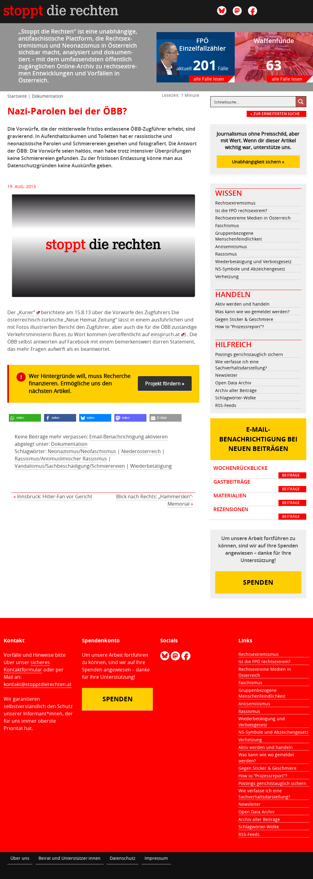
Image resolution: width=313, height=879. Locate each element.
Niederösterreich (141, 451)
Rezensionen (256, 512)
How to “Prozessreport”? (239, 326)
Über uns (19, 858)
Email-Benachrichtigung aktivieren (128, 436)
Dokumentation (47, 96)
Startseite (17, 96)
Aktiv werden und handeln (242, 304)
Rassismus (226, 254)
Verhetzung (227, 276)
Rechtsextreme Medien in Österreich (253, 218)
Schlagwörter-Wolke (235, 398)
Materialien (256, 498)
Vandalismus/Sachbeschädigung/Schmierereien (70, 466)
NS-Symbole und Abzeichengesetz (250, 269)
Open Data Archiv (233, 383)
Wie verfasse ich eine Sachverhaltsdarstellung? (241, 365)
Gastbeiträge (256, 485)
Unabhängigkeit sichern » (258, 162)
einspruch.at (165, 334)
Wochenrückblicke (256, 471)
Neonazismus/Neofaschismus (82, 451)
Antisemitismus (231, 246)
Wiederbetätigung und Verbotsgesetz (253, 261)
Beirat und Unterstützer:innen (70, 858)
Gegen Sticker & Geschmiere (244, 319)
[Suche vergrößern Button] (301, 101)
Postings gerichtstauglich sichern (249, 354)
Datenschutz (122, 858)
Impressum (156, 858)
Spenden (258, 582)
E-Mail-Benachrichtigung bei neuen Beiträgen (258, 439)
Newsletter (226, 375)
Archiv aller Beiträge (236, 390)
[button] (25, 418)
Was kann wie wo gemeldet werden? (252, 311)
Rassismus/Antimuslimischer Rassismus (61, 458)
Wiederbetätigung (151, 466)
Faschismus (227, 225)
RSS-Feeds (225, 405)
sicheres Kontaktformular (27, 666)
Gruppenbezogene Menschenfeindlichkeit (238, 236)
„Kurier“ (26, 312)
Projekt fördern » (164, 383)
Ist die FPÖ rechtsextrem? (241, 210)
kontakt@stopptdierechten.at (38, 684)
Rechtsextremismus (235, 203)
